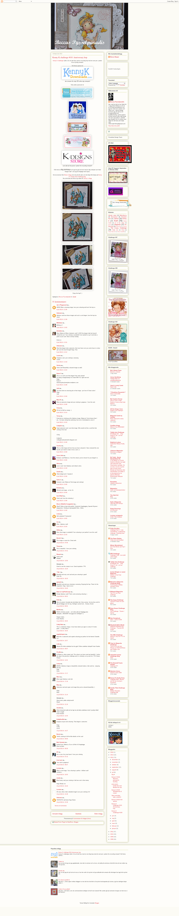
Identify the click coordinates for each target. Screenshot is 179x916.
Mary (58, 685)
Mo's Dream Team (115, 370)
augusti (114, 770)
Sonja (58, 408)
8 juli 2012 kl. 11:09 (62, 309)
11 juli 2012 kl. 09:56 (62, 606)
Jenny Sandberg (115, 377)
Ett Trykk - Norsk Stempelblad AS (115, 458)
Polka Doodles (115, 528)
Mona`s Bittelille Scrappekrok (65, 504)
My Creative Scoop (116, 399)
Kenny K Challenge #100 (117, 811)
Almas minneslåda (115, 393)
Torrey (58, 416)
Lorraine (59, 768)
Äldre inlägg (98, 814)
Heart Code (113, 387)
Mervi (58, 677)
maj (113, 818)
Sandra (59, 471)
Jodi (58, 388)
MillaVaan (59, 323)
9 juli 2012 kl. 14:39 (62, 510)
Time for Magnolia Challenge (116, 643)
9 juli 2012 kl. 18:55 (62, 518)
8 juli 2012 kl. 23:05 (62, 484)
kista (58, 600)
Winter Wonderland (116, 545)
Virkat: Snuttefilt (120, 231)
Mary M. (59, 400)
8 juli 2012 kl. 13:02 (62, 327)
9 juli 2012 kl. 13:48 (62, 500)
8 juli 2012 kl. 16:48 (62, 442)
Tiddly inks (115, 230)
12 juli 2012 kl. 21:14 (62, 694)
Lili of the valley (119, 223)
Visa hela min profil (114, 126)
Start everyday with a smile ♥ (116, 796)
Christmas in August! (116, 452)
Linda (58, 514)
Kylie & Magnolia (115, 502)
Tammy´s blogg (87, 178)
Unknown (59, 313)
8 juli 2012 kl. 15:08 (62, 385)
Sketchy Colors (115, 671)
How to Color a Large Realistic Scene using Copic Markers (117, 402)
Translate (122, 85)
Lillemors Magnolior (116, 450)
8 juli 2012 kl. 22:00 (62, 476)
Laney (58, 663)
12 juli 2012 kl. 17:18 (62, 681)
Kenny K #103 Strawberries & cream (117, 791)
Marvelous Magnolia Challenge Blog (116, 582)
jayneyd (59, 582)
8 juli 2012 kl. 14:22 (62, 370)
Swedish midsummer (116, 483)
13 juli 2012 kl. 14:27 (62, 730)
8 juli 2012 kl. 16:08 (62, 404)
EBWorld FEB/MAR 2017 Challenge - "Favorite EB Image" (117, 628)
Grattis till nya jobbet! (64, 889)
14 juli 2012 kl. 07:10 (62, 756)
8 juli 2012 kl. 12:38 (62, 319)
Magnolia (117, 224)
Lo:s (109, 224)
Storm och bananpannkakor (117, 490)
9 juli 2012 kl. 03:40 (62, 492)
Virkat (122, 230)
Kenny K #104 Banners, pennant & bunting (116, 779)
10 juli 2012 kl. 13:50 (62, 560)
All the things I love (116, 409)
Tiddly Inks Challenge (117, 432)
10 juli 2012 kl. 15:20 (62, 568)
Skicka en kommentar (61, 805)
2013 (112, 755)
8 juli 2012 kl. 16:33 (62, 422)
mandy (59, 778)
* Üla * (58, 572)
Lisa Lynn (59, 760)
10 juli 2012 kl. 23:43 (62, 588)
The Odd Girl (114, 495)
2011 (112, 831)
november (115, 762)
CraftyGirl (59, 425)
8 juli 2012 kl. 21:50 (62, 468)
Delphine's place (115, 442)
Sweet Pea (118, 226)
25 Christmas (113, 510)
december (115, 759)
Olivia (58, 463)
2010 (112, 834)
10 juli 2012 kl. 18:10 (62, 578)
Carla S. (59, 479)
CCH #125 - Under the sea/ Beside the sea (117, 786)
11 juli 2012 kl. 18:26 (62, 621)
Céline (58, 530)
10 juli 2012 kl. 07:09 (62, 542)
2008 (112, 839)
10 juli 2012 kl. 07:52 (62, 550)
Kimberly (59, 488)
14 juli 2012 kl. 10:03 (62, 774)
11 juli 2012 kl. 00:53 (62, 596)
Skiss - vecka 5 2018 (116, 619)
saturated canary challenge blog (115, 655)
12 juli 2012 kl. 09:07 (62, 648)
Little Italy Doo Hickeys (116, 503)
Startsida (78, 814)
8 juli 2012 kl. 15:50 (62, 396)
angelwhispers (61, 634)
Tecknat (125, 226)
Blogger (97, 903)
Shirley (59, 365)
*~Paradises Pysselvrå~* (117, 392)
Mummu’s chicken (115, 372)
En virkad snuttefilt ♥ (64, 880)
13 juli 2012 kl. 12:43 (62, 715)
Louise (59, 355)
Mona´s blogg (67, 175)
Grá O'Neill (60, 496)
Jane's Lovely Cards (116, 385)
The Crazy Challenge (119, 228)
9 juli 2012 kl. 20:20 (62, 526)
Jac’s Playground (62, 305)
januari (114, 828)
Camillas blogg (115, 425)
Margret (59, 554)
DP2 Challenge (115, 553)
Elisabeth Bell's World (117, 625)
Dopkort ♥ (61, 861)
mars (113, 823)
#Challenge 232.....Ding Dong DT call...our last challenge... (116, 435)
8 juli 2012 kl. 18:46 (62, 460)
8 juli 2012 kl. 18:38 (62, 452)
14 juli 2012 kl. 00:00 (62, 738)
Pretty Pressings (115, 508)
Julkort (116, 218)
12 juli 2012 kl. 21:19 (62, 704)
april (113, 821)
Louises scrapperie (116, 515)
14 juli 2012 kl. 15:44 (62, 786)
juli (113, 772)
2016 (112, 752)
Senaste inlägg (57, 814)
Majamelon (113, 488)
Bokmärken (114, 217)
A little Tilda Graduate (116, 517)
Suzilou (59, 445)
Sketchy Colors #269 (116, 672)
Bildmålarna (123, 215)
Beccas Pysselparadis (117, 102)
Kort (116, 221)
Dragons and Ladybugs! (116, 410)
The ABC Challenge (116, 635)
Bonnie (59, 734)
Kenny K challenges (58, 60)
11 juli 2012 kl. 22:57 (62, 640)
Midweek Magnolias (116, 591)
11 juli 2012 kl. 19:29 (62, 630)
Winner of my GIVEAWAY (117, 427)
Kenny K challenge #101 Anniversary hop (117, 806)
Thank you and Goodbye (117, 540)
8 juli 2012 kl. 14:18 (62, 362)
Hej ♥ (113, 774)
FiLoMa (59, 652)
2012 (112, 757)
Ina (57, 522)
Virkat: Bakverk (111, 231)
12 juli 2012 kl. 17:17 (62, 673)
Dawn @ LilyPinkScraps (63, 591)
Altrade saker (112, 215)
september (115, 767)
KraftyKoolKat (61, 719)
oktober (114, 764)
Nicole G (59, 538)
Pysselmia (113, 481)
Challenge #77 (114, 666)
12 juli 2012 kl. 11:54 (62, 660)
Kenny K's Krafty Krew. (117, 678)
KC (57, 752)
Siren (111, 657)
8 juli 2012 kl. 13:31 (62, 342)
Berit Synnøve (61, 742)
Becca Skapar (114, 57)
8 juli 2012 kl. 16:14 (62, 412)
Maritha (59, 609)
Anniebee (59, 331)
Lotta (58, 644)
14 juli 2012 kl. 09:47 (62, 764)
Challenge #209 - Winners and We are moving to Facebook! (117, 681)
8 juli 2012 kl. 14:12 (62, 352)
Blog (111, 496)
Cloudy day (61, 870)
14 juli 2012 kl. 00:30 (62, 748)
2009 (112, 836)
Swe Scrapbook (115, 618)
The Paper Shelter (116, 538)
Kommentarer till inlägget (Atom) (82, 818)
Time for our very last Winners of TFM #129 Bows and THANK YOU (117, 648)
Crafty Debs (60, 624)
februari (114, 826)
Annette (59, 707)
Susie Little (60, 455)
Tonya (58, 546)
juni (113, 815)
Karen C (59, 373)
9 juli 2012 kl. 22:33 (62, 534)
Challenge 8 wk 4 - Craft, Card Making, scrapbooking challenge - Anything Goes (117, 531)
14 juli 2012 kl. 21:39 (62, 794)
